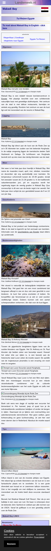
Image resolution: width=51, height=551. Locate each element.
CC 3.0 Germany (22, 91)
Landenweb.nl (25, 2)
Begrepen (11, 544)
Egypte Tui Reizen (37, 39)
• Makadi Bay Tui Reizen (11, 525)
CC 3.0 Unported (18, 141)
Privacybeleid (39, 537)
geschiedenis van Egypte (28, 232)
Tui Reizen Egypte (25, 18)
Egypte (4, 99)
